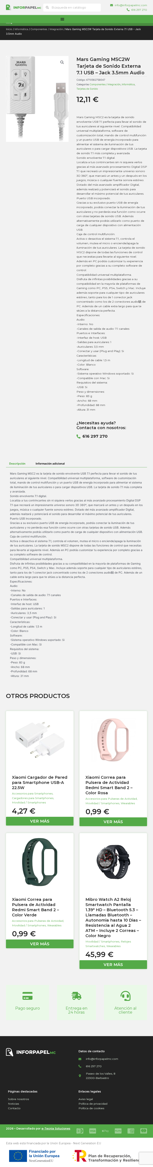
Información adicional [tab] (50, 463)
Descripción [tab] (17, 463)
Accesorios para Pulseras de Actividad (111, 798)
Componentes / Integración (46, 29)
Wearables (128, 803)
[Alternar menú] (62, 19)
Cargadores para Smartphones (32, 798)
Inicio (9, 29)
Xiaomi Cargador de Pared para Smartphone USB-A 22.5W (39, 782)
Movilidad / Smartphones (29, 802)
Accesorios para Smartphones (32, 793)
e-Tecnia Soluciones (55, 1128)
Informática (21, 29)
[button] (62, 62)
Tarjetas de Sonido (87, 88)
